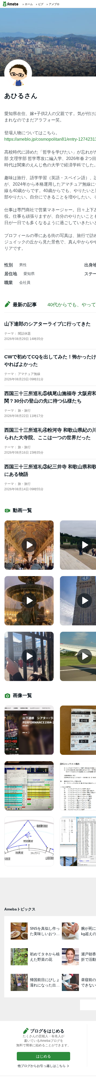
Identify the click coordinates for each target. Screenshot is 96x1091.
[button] (43, 1056)
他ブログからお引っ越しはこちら (42, 1066)
